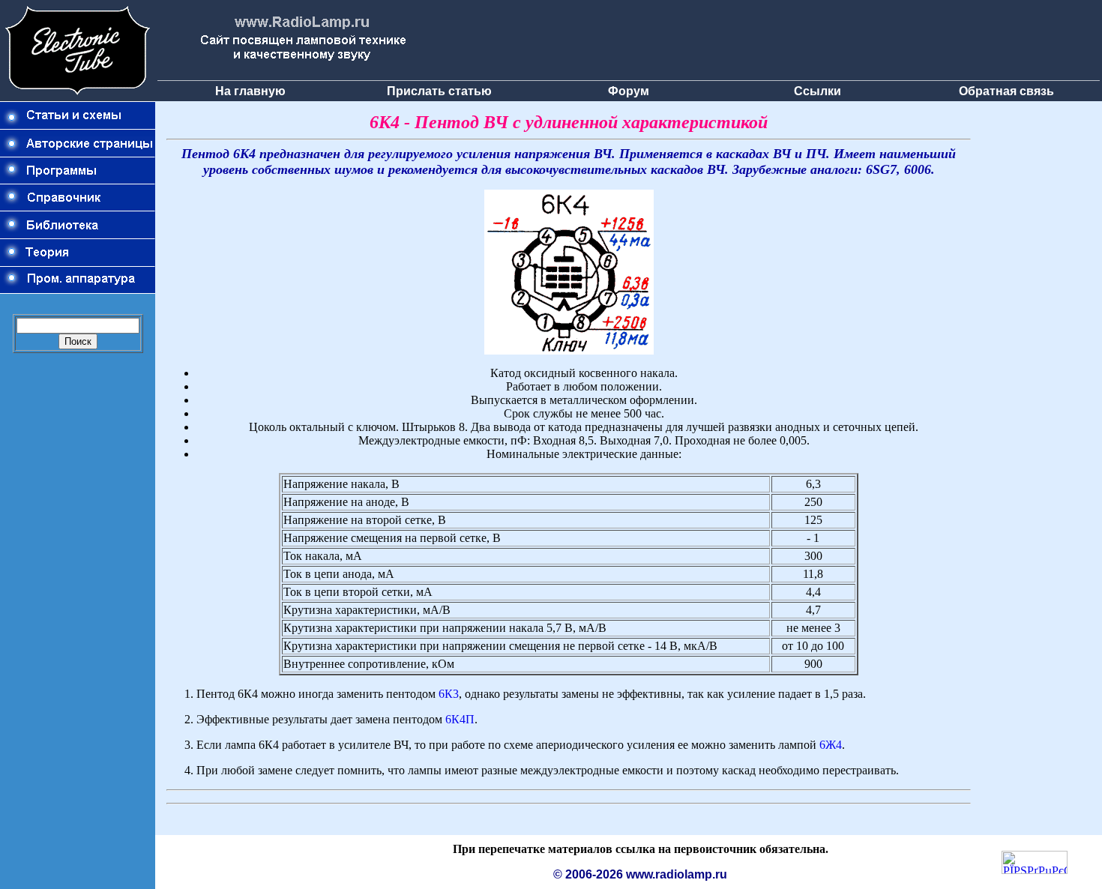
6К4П (460, 719)
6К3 (449, 693)
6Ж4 (830, 744)
